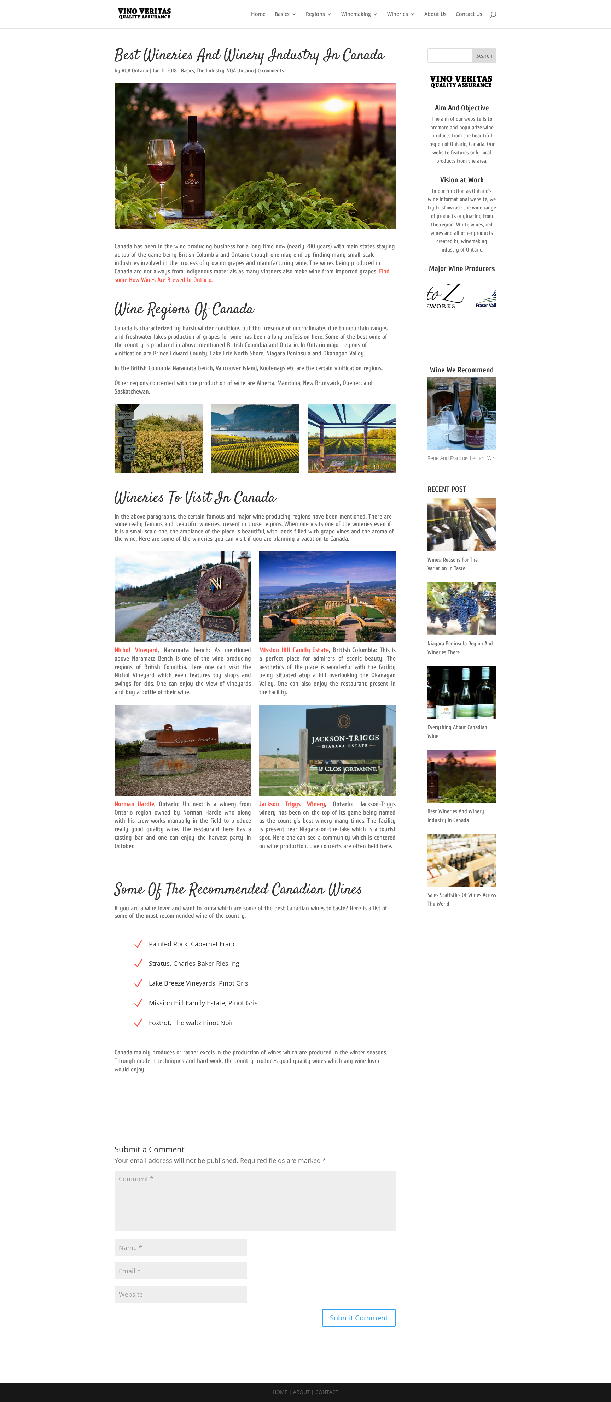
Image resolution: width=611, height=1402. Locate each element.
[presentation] (419, 315)
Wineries (397, 14)
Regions (315, 14)
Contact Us (469, 14)
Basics (282, 14)
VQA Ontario (135, 70)
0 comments (271, 70)
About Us (435, 14)
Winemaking (356, 14)
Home (258, 14)
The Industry (211, 70)
